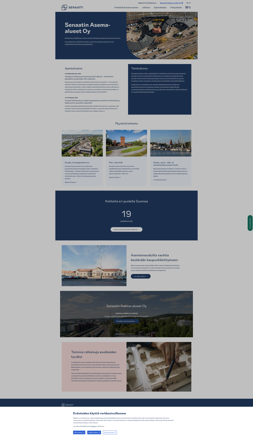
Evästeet (93, 426)
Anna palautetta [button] (250, 223)
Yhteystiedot (176, 7)
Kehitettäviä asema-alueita (126, 7)
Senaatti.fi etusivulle (147, 3)
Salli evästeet (78, 432)
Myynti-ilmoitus (70, 182)
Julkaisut (146, 7)
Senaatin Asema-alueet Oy (170, 3)
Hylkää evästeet (93, 432)
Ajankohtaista (160, 7)
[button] (186, 7)
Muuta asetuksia (109, 432)
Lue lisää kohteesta (159, 180)
